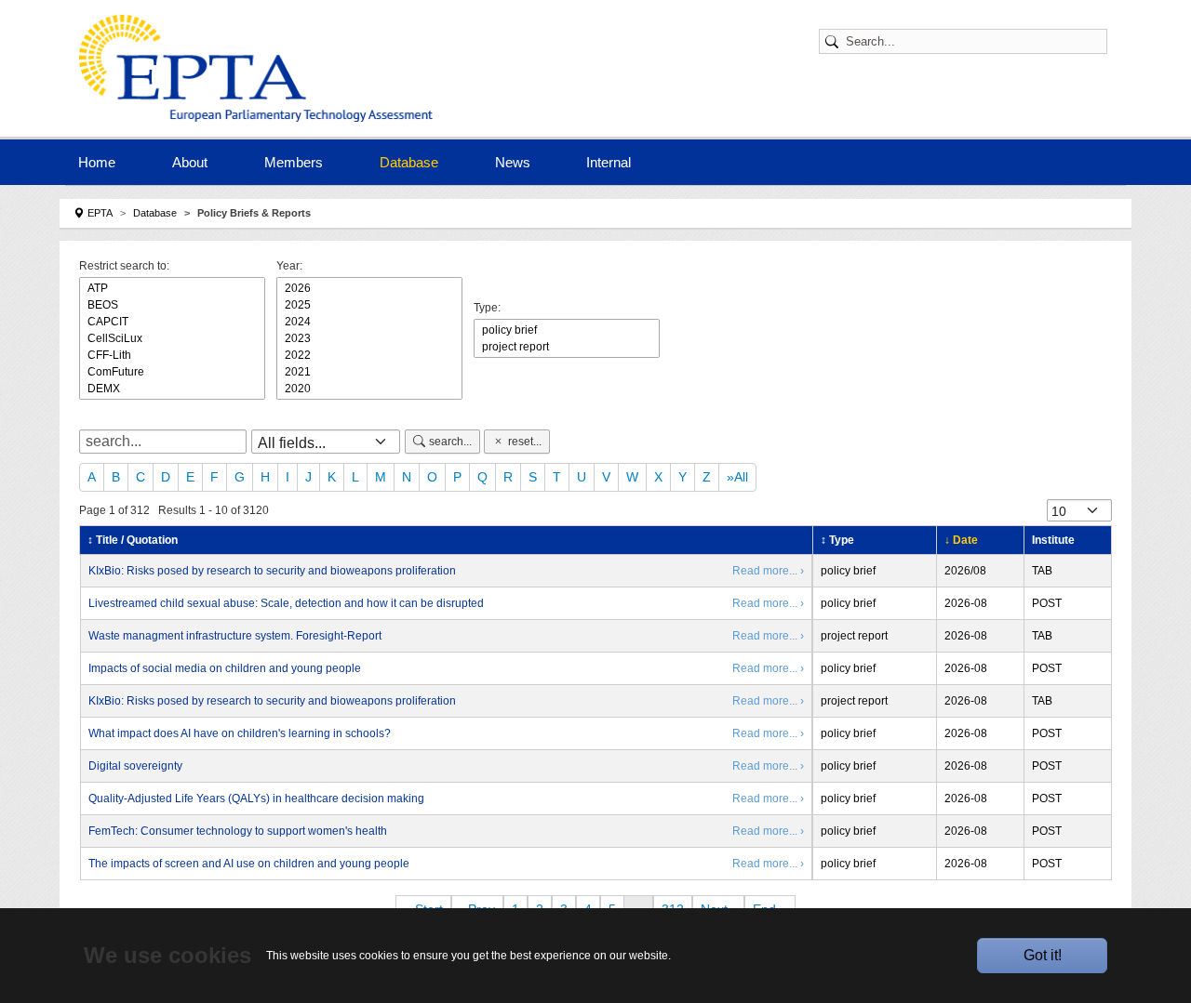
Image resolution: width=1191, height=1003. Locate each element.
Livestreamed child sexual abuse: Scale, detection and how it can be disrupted (286, 603)
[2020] (369, 388)
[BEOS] (172, 305)
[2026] (369, 288)
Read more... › (768, 570)
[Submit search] (834, 41)
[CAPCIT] (172, 321)
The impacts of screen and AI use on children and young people (248, 863)
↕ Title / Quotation (132, 540)
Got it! (1043, 955)
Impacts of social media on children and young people (224, 668)
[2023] (369, 338)
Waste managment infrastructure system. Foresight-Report (234, 635)
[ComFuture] (172, 371)
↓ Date (961, 540)
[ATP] (172, 288)
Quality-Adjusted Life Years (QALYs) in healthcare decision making (256, 798)
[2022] (369, 355)
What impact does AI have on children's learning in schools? (239, 733)
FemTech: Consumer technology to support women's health (237, 831)
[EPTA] (260, 68)
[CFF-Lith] (172, 355)
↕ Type (837, 540)
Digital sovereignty (135, 765)
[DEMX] (172, 388)
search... (450, 441)
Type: (487, 307)
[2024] (369, 321)
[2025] (369, 305)
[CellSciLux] (172, 338)
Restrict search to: (124, 265)
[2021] (369, 371)
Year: (289, 265)
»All (737, 476)
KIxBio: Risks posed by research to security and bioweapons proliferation (272, 570)
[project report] (566, 346)
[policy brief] (566, 330)
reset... (525, 441)
